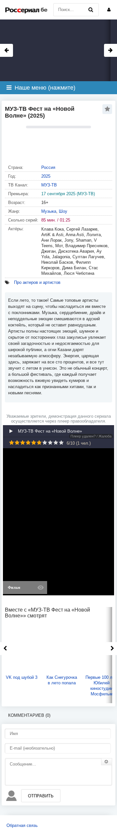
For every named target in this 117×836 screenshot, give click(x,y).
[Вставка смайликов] (106, 761)
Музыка (48, 211)
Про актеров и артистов (37, 282)
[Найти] (90, 9)
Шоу (63, 211)
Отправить (41, 795)
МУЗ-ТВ (49, 185)
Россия (48, 167)
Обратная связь (22, 825)
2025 (45, 176)
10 (61, 442)
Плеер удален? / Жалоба (91, 436)
